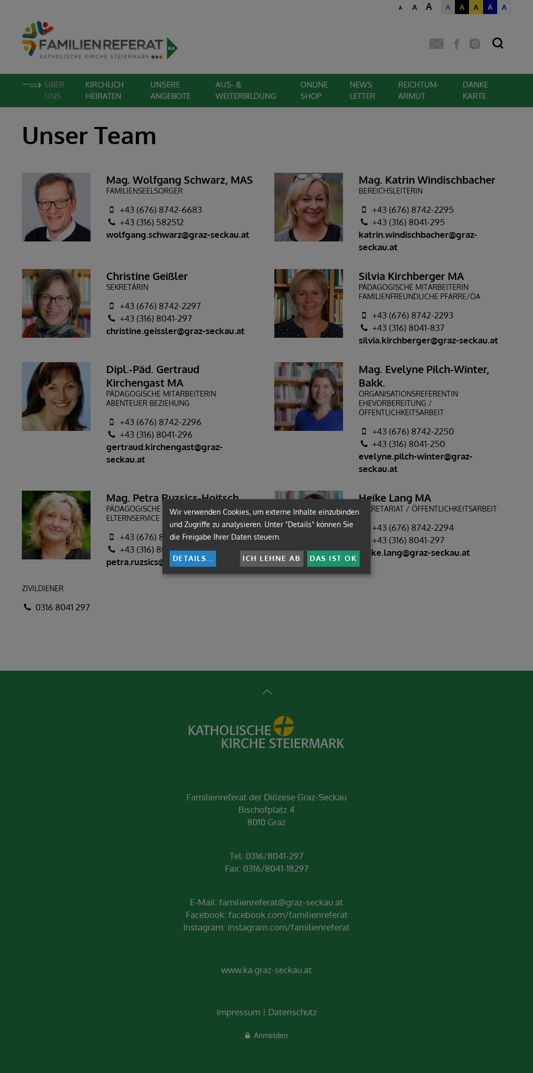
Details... (193, 558)
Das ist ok (333, 558)
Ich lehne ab (271, 558)
